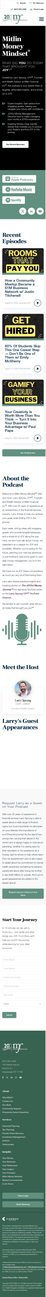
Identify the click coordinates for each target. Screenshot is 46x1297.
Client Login (39, 9)
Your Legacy (8, 1169)
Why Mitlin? (7, 1097)
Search (23, 3)
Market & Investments (12, 1180)
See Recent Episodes (15, 144)
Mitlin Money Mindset (12, 1176)
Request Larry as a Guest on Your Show (23, 893)
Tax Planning (8, 1129)
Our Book (6, 1105)
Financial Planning (10, 1126)
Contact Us (7, 1101)
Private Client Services (13, 1133)
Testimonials (8, 1144)
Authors (6, 1140)
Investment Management (13, 1137)
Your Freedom (8, 1173)
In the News (7, 1184)
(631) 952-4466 (20, 9)
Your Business (8, 1162)
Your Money (7, 1158)
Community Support (11, 1108)
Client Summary (23, 1204)
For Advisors (38, 3)
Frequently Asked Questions (15, 1112)
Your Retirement (9, 1165)
